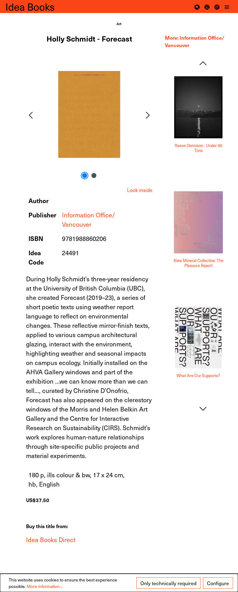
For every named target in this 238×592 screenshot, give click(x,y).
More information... (45, 586)
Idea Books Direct (50, 539)
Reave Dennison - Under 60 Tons (198, 148)
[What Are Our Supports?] (198, 337)
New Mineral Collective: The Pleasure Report (198, 263)
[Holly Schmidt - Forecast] (89, 114)
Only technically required (168, 583)
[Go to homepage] (37, 6)
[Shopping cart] (207, 6)
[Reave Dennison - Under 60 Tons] (198, 107)
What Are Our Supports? (198, 375)
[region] (89, 114)
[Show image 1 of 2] (84, 175)
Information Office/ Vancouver (88, 219)
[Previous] (30, 114)
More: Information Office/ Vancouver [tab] (194, 41)
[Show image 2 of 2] (93, 175)
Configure (218, 583)
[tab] (139, 190)
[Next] (147, 114)
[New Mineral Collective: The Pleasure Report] (198, 222)
